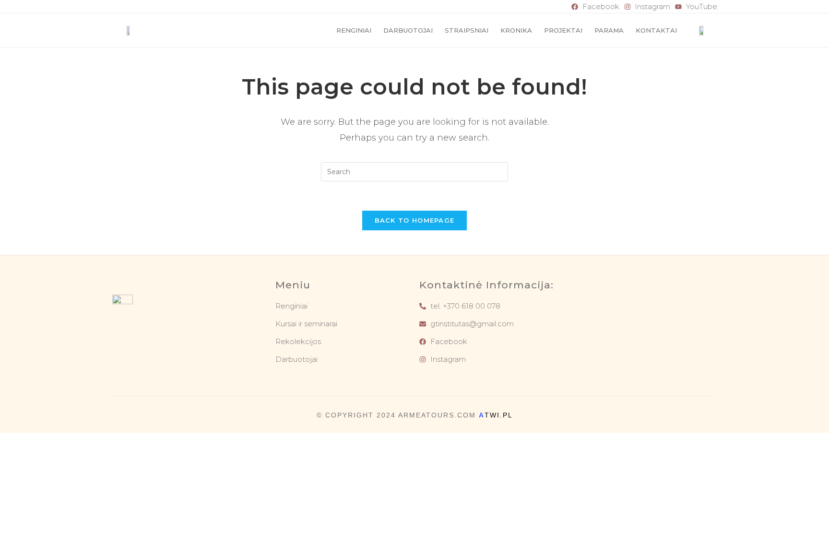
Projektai (563, 30)
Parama (609, 30)
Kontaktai (656, 30)
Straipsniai (466, 30)
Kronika (516, 30)
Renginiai (353, 30)
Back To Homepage (415, 220)
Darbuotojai (408, 30)
